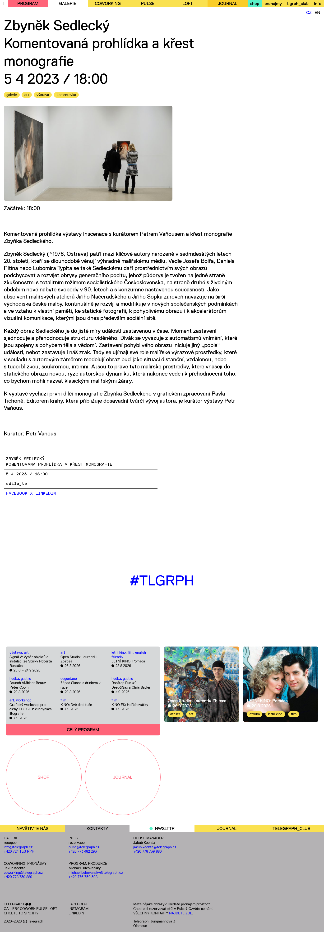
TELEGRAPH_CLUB (291, 828)
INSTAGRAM (78, 908)
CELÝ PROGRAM (83, 729)
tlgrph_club (298, 3)
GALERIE (67, 3)
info (317, 3)
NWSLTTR (165, 828)
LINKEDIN (76, 913)
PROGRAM (27, 3)
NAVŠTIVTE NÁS (32, 828)
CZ (309, 12)
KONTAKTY (97, 828)
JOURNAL (227, 3)
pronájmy (273, 3)
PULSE (147, 3)
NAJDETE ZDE (180, 913)
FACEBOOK (78, 904)
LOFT (187, 3)
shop (254, 3)
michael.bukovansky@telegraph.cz (96, 872)
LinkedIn (45, 493)
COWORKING (108, 3)
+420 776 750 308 (83, 876)
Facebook (17, 493)
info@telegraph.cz (18, 847)
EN (317, 12)
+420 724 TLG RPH (19, 851)
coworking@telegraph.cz (23, 872)
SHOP (43, 777)
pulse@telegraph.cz (84, 847)
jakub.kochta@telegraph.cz (154, 847)
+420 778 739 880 (18, 876)
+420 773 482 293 (83, 851)
